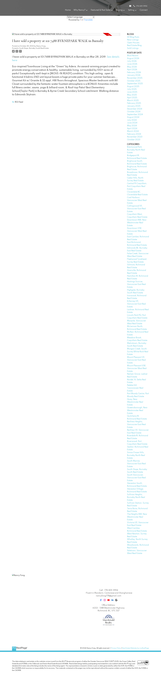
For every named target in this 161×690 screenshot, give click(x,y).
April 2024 (132, 129)
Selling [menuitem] (131, 10)
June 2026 (132, 64)
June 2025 (132, 92)
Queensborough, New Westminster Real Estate (137, 410)
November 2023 (134, 137)
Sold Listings (133, 48)
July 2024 (132, 120)
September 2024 (135, 115)
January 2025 (133, 106)
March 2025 (133, 100)
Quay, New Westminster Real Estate (135, 402)
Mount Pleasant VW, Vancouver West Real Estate (137, 368)
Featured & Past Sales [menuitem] (101, 10)
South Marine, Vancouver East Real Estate (136, 464)
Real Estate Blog (134, 45)
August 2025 (133, 86)
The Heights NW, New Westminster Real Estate (137, 517)
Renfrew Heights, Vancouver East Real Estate (136, 424)
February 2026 (134, 72)
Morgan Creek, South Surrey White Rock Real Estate (137, 351)
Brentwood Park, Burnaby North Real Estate (136, 150)
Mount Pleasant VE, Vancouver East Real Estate (136, 360)
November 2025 (134, 78)
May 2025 (132, 95)
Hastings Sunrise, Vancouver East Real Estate (136, 284)
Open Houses (133, 43)
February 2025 (134, 103)
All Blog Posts (133, 37)
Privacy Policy (116, 648)
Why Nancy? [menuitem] (79, 10)
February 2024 (134, 134)
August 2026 (133, 58)
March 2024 (133, 131)
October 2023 (133, 140)
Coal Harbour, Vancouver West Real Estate (137, 200)
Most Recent (132, 56)
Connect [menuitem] (144, 10)
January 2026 (133, 75)
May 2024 (132, 126)
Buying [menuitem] (119, 10)
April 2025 (132, 98)
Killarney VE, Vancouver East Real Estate (136, 304)
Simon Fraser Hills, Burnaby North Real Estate (136, 455)
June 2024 (132, 123)
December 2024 (134, 109)
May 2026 (132, 67)
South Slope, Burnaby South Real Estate (34, 48)
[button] (101, 600)
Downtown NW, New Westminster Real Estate (136, 223)
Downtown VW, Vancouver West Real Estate (137, 231)
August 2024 (133, 117)
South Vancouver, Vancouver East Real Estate (136, 478)
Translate (88, 20)
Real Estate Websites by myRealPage (135, 648)
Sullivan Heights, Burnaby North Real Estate (136, 497)
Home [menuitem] (68, 10)
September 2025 (135, 84)
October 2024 (133, 112)
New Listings (133, 40)
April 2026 (132, 70)
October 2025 (133, 81)
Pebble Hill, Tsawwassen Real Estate (135, 388)
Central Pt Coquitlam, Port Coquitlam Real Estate (137, 186)
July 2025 (132, 89)
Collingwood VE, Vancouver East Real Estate (136, 209)
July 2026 (132, 61)
